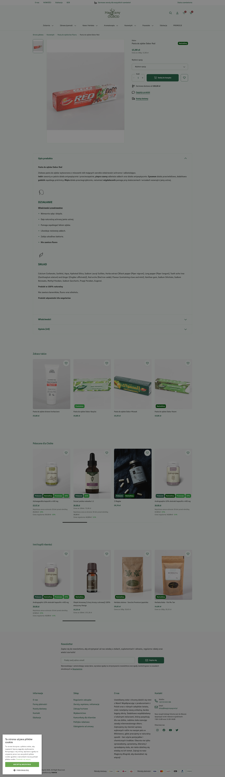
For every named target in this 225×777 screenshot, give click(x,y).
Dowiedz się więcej (23, 759)
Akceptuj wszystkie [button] (22, 764)
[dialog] (22, 754)
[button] (22, 770)
